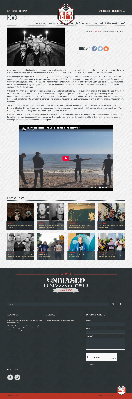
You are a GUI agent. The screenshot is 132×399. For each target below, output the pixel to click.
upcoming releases (104, 11)
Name (88, 320)
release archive (117, 11)
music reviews (23, 11)
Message (89, 336)
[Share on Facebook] (94, 48)
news (8, 11)
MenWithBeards (109, 395)
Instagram (17, 377)
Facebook (10, 377)
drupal (16, 395)
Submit (92, 364)
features (14, 11)
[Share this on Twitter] (100, 48)
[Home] (66, 14)
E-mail (88, 328)
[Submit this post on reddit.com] (106, 48)
